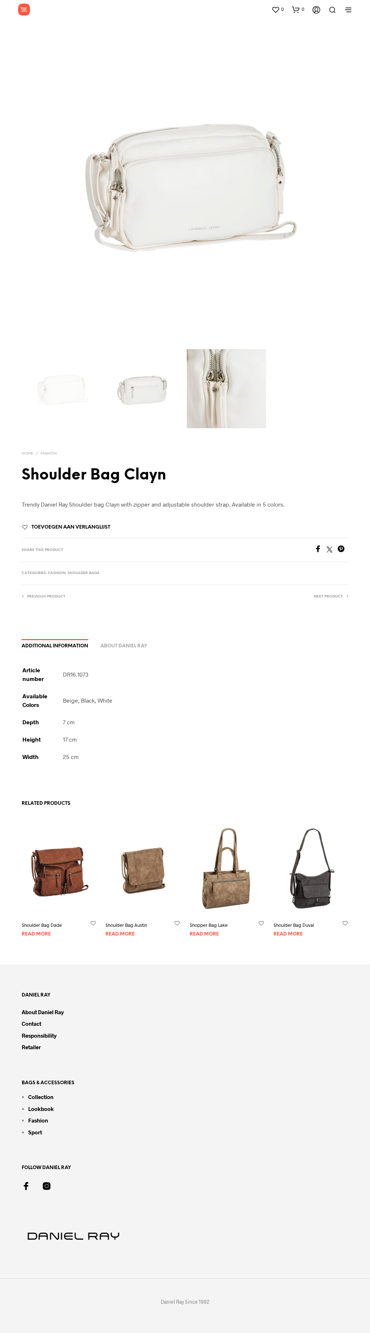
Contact (31, 1023)
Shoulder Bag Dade (42, 925)
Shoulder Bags (83, 573)
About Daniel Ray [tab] (123, 646)
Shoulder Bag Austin (126, 925)
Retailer (31, 1047)
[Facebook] (320, 550)
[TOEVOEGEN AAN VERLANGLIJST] (93, 923)
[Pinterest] (342, 550)
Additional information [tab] (55, 646)
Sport (35, 1132)
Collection (40, 1097)
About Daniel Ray (43, 1012)
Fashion (48, 454)
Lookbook (41, 1109)
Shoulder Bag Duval (294, 925)
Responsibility (39, 1035)
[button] (277, 9)
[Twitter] (332, 550)
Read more (36, 934)
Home (27, 454)
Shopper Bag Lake (209, 925)
